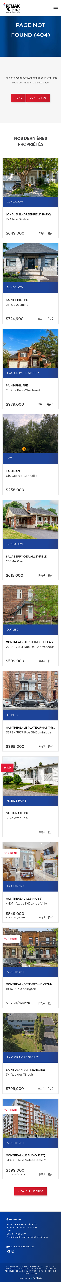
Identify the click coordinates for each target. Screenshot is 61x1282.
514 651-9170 (19, 1234)
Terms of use (39, 1271)
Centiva (36, 1278)
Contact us (38, 98)
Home (18, 98)
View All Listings (30, 1191)
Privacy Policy (23, 1271)
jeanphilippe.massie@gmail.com (30, 1237)
